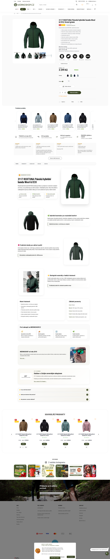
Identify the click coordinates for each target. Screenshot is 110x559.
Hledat (77, 4)
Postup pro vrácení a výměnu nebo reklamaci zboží (43, 514)
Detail (23, 444)
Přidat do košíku (74, 92)
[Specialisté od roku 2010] (28, 334)
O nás (15, 1)
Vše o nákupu (19, 512)
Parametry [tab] (24, 163)
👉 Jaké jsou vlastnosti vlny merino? (53, 394)
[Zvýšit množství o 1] (65, 92)
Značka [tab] (46, 163)
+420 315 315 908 (82, 510)
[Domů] (15, 13)
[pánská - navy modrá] (74, 75)
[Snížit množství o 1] (60, 92)
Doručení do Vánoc (61, 507)
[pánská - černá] (68, 75)
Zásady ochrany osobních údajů (43, 517)
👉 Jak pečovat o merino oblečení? (53, 399)
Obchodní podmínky (20, 519)
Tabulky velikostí (19, 521)
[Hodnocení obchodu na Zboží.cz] (17, 557)
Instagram (81, 515)
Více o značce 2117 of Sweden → (40, 381)
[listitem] (24, 121)
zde (59, 553)
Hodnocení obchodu (26, 1)
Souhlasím (71, 556)
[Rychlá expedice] (45, 334)
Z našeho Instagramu (56, 462)
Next (98, 434)
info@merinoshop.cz (83, 508)
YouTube (80, 518)
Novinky (18, 524)
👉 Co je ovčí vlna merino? (53, 390)
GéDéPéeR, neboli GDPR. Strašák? (64, 510)
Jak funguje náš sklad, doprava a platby (44, 510)
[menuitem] (17, 9)
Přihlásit (67, 490)
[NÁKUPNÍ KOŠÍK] (95, 4)
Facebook (81, 513)
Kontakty (19, 1)
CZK (87, 3)
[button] (15, 121)
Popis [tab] (17, 163)
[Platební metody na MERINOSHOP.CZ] (39, 533)
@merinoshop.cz (82, 520)
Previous (11, 434)
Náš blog (18, 514)
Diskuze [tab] (39, 163)
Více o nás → (22, 358)
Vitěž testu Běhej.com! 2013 (63, 513)
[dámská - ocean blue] (78, 75)
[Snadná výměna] (62, 334)
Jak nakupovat (40, 507)
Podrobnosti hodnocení (71, 25)
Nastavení (62, 556)
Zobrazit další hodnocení (55, 158)
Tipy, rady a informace (21, 517)
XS (44, 447)
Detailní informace (64, 63)
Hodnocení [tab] (32, 163)
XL (65, 447)
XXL (26, 447)
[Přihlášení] (92, 5)
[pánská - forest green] (71, 75)
